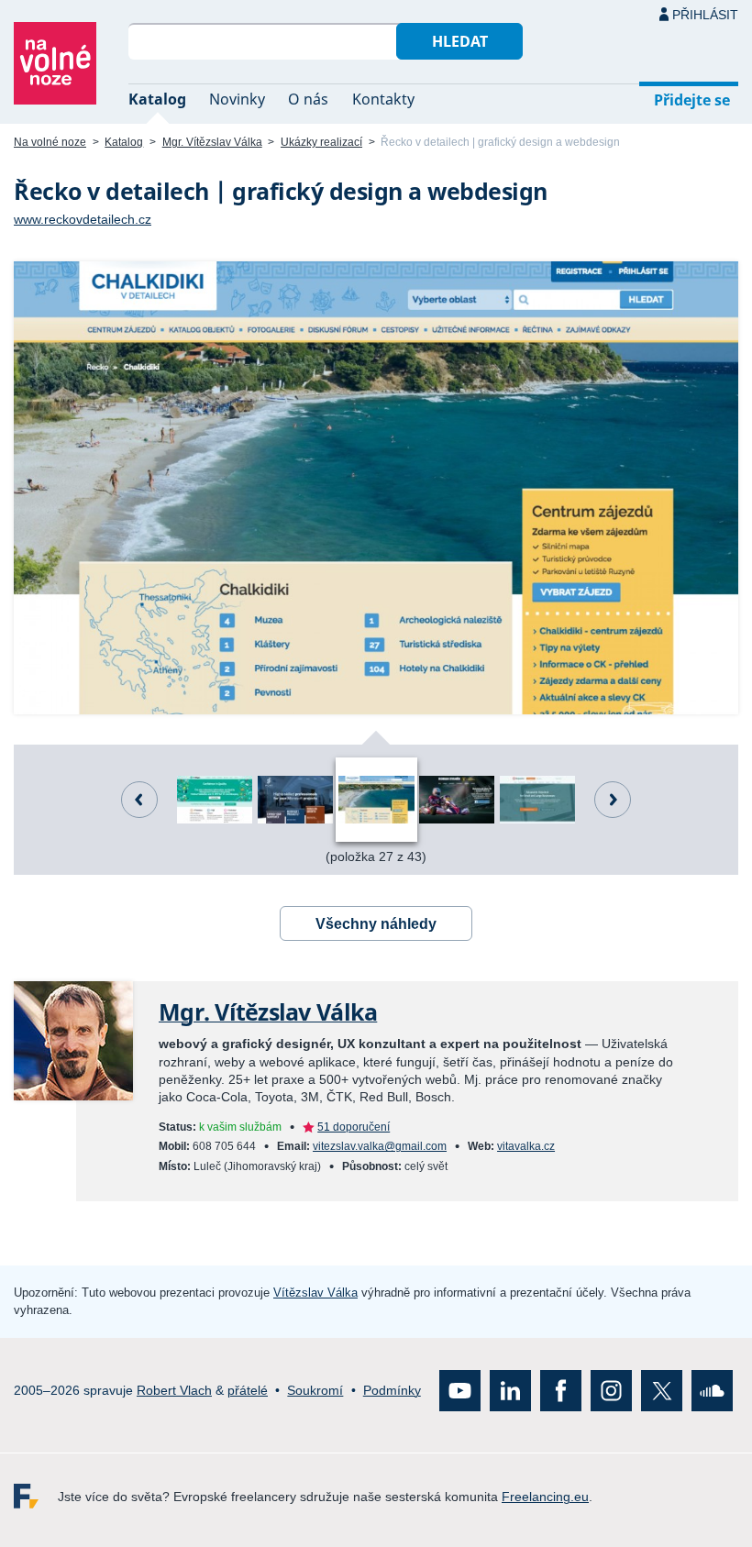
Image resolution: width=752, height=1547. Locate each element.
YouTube (460, 1390)
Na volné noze (50, 142)
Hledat (460, 41)
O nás (308, 99)
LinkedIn (510, 1390)
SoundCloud (712, 1390)
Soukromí (315, 1390)
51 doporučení (353, 1127)
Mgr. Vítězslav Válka (212, 142)
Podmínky (392, 1390)
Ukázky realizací (321, 142)
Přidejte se (692, 100)
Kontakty (383, 99)
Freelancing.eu (36, 1496)
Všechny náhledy (376, 924)
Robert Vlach (174, 1390)
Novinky (237, 99)
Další (612, 799)
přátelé (247, 1390)
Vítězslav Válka (315, 1292)
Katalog (157, 99)
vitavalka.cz (526, 1146)
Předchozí (139, 799)
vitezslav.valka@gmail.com (380, 1146)
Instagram (611, 1390)
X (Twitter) (661, 1390)
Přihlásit (705, 14)
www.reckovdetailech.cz (82, 219)
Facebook (560, 1390)
